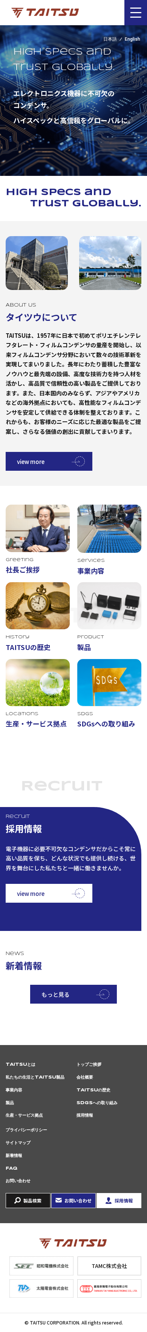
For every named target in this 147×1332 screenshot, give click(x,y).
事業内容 (14, 1090)
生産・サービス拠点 (24, 1115)
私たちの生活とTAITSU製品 (35, 1077)
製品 (10, 1103)
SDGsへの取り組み (97, 1103)
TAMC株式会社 (109, 1265)
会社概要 (85, 1077)
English (132, 39)
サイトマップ (18, 1143)
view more (30, 461)
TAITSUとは (20, 1064)
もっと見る (55, 994)
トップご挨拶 (89, 1064)
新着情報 (14, 1155)
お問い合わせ (18, 1181)
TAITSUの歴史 (93, 1090)
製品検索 (32, 1200)
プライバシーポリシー (26, 1130)
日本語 (110, 39)
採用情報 (85, 1115)
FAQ (11, 1168)
